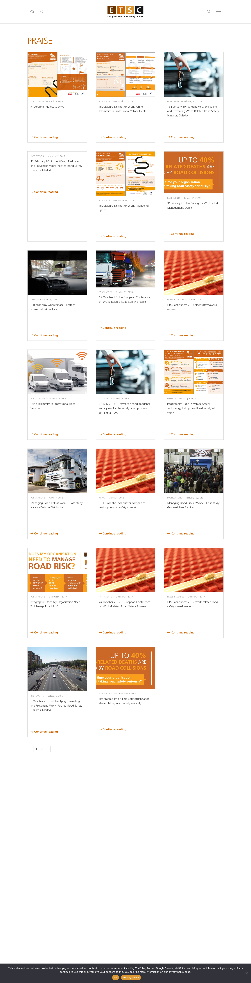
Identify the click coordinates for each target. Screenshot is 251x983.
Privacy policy (131, 977)
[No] (246, 973)
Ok (115, 977)
